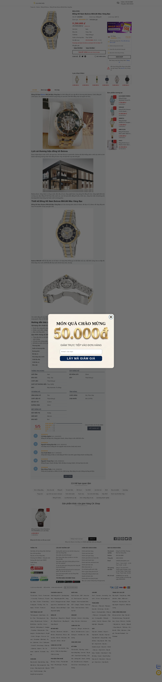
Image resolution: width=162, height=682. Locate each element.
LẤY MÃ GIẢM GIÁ (81, 358)
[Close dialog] (111, 317)
